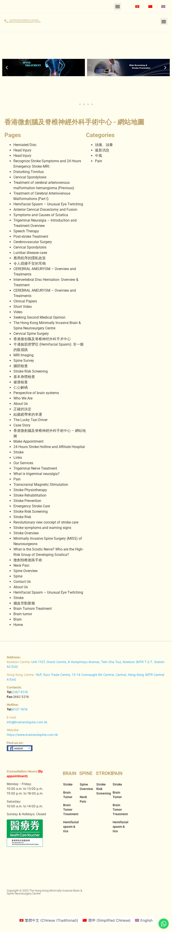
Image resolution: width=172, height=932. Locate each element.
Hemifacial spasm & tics (69, 826)
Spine (17, 576)
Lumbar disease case (30, 253)
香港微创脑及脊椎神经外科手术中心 (42, 339)
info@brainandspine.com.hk (27, 722)
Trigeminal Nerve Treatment (35, 468)
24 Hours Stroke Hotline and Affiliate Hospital (49, 447)
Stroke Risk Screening (30, 371)
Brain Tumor (67, 795)
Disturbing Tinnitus (28, 172)
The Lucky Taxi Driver (30, 420)
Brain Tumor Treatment (69, 809)
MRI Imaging (23, 355)
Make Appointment (28, 441)
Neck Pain (21, 565)
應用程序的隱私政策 (29, 258)
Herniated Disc (25, 145)
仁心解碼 (20, 387)
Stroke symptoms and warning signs (42, 528)
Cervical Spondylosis (29, 177)
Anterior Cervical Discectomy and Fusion (45, 209)
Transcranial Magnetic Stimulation (40, 484)
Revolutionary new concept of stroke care (45, 522)
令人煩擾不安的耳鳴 (29, 263)
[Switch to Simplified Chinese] (150, 6)
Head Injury (22, 150)
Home (18, 625)
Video (17, 312)
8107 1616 (20, 709)
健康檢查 (20, 382)
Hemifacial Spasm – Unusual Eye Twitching (48, 204)
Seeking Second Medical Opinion (39, 317)
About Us (20, 404)
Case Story (21, 425)
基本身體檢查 (24, 377)
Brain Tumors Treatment (32, 608)
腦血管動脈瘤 (24, 603)
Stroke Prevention (27, 501)
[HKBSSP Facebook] (20, 750)
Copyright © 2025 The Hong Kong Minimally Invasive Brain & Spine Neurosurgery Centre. (44, 892)
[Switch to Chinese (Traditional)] (137, 6)
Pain (17, 479)
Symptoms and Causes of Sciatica (40, 215)
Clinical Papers (25, 301)
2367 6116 (20, 692)
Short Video (22, 306)
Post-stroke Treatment (30, 236)
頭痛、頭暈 (104, 145)
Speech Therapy (26, 231)
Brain (17, 619)
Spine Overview (25, 571)
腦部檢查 (20, 366)
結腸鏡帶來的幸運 (27, 414)
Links (17, 457)
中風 (98, 155)
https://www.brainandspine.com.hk (32, 735)
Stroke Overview (26, 533)
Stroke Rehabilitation (29, 495)
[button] (117, 6)
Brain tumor (22, 614)
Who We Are (22, 398)
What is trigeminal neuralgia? (36, 474)
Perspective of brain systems (36, 393)
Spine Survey (23, 360)
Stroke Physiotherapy (30, 490)
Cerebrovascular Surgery (32, 242)
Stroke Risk (22, 517)
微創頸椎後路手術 (27, 560)
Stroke (18, 452)
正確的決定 (22, 409)
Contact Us (22, 581)
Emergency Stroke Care (31, 506)
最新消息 (102, 150)
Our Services (23, 463)
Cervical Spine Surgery (31, 333)
